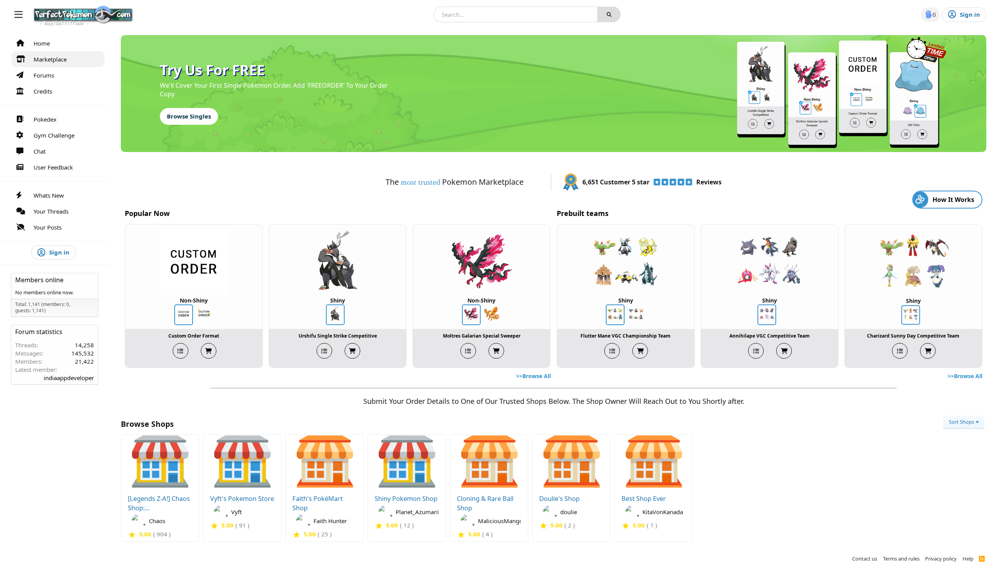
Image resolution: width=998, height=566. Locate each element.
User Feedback (53, 167)
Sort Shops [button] (961, 421)
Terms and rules (901, 558)
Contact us (864, 558)
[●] (129, 521)
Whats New (49, 195)
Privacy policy (941, 558)
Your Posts (48, 227)
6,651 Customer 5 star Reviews (652, 182)
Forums (44, 75)
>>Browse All (533, 376)
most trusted (421, 182)
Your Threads (51, 211)
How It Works (953, 199)
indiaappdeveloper (69, 378)
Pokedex (45, 119)
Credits (43, 91)
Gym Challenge (54, 135)
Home (42, 43)
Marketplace (50, 59)
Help (968, 558)
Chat (40, 151)
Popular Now (147, 213)
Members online (39, 280)
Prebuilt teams (583, 213)
